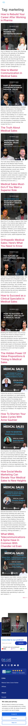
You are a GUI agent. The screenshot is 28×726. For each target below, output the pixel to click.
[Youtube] (15, 665)
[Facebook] (2, 665)
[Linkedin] (12, 665)
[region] (14, 712)
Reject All (14, 722)
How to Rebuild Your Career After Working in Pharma (13, 17)
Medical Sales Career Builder (10, 682)
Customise (14, 718)
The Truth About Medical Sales (10, 129)
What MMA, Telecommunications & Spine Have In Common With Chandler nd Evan (13, 540)
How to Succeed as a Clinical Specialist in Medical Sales (13, 298)
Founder (4, 697)
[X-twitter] (5, 665)
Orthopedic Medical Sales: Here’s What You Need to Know (12, 242)
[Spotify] (18, 665)
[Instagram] (8, 665)
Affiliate (4, 686)
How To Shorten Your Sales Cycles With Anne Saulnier (13, 416)
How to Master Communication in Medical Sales (11, 73)
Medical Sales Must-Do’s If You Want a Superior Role (13, 187)
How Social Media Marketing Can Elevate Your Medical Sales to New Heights (13, 476)
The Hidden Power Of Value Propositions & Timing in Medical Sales (13, 358)
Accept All (14, 714)
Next (25, 597)
